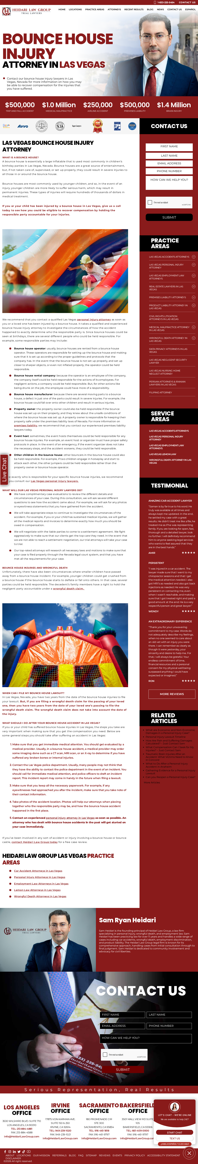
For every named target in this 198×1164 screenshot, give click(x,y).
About (10, 1155)
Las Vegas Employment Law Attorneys (166, 447)
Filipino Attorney (160, 392)
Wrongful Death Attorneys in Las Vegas (40, 896)
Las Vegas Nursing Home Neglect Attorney (164, 372)
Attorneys (114, 9)
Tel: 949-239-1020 (60, 1130)
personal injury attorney (94, 319)
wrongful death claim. (69, 588)
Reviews (104, 1155)
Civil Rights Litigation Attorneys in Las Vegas (164, 318)
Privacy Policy (135, 1155)
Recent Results (134, 9)
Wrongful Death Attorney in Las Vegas (170, 461)
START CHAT (174, 1132)
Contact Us (187, 2)
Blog (150, 9)
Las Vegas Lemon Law (162, 454)
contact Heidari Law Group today (35, 842)
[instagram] (9, 1152)
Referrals (59, 1155)
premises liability (25, 425)
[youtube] (29, 1152)
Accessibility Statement (163, 1155)
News (160, 9)
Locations (75, 9)
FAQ (80, 1155)
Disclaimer (13, 1158)
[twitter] (19, 1152)
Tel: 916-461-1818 (99, 1130)
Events (117, 1155)
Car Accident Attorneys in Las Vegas (38, 870)
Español (190, 9)
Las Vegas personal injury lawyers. (55, 481)
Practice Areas (94, 9)
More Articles (152, 782)
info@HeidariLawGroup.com (21, 1136)
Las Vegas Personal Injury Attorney (166, 438)
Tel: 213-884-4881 (21, 1128)
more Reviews (172, 694)
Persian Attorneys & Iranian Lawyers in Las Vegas (167, 383)
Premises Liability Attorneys (167, 297)
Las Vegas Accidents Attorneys (169, 256)
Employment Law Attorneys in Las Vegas (41, 883)
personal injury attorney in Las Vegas (70, 817)
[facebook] (5, 1152)
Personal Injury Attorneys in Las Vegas (39, 877)
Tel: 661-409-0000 (137, 1130)
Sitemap (91, 1155)
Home (61, 9)
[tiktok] (23, 1152)
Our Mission (41, 1155)
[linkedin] (14, 1152)
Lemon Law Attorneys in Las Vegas (37, 890)
